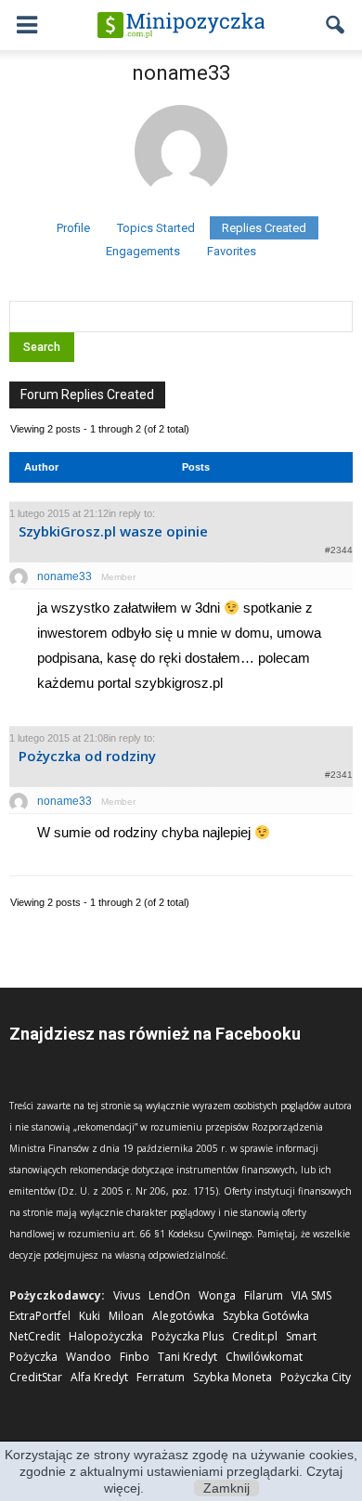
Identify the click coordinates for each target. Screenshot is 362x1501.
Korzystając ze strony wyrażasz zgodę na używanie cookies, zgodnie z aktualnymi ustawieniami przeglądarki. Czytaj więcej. (181, 1471)
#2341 (339, 775)
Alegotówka (183, 1316)
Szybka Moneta (232, 1377)
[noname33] (181, 207)
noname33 (181, 72)
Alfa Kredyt (99, 1377)
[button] (336, 25)
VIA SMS (311, 1295)
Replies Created (264, 228)
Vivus (126, 1295)
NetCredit (34, 1336)
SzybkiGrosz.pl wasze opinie (113, 531)
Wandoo (88, 1357)
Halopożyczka (106, 1336)
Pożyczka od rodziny (87, 755)
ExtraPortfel (40, 1316)
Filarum (263, 1295)
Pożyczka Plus (187, 1336)
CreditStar (35, 1377)
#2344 (339, 550)
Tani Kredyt (187, 1357)
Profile (73, 228)
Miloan (126, 1316)
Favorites (231, 251)
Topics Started (156, 228)
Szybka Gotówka (266, 1316)
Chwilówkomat (264, 1357)
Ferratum (160, 1377)
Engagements (143, 251)
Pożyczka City (315, 1377)
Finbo (134, 1357)
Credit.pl (255, 1336)
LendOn (169, 1295)
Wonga (217, 1295)
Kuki (89, 1316)
